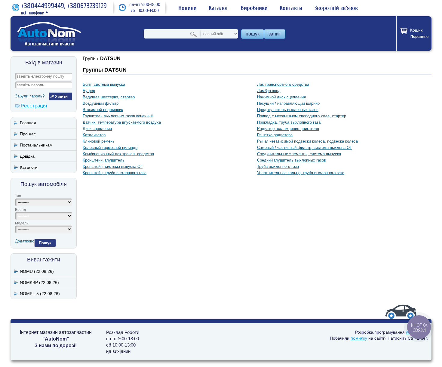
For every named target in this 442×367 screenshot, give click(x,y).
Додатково (24, 241)
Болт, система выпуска (104, 84)
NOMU (37, 271)
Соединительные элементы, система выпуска (299, 154)
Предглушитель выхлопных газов (287, 109)
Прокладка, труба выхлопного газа (289, 122)
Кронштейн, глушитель (103, 160)
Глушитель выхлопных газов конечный (118, 116)
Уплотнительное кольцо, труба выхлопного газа (300, 173)
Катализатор (94, 135)
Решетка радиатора (275, 135)
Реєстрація (34, 106)
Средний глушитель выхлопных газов (291, 160)
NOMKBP (39, 282)
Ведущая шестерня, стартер (109, 97)
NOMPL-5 (40, 293)
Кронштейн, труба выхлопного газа (114, 173)
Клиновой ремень (99, 141)
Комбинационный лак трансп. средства (118, 154)
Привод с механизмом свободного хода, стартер (301, 116)
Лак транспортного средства (283, 84)
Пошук (45, 243)
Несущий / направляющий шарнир (288, 103)
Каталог (219, 8)
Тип (18, 196)
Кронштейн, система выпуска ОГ (113, 166)
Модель (21, 223)
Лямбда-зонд (269, 90)
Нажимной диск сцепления (281, 97)
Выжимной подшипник (103, 109)
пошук (252, 33)
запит (275, 33)
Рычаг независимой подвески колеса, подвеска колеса (307, 141)
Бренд (20, 210)
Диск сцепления (97, 128)
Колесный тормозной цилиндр (110, 147)
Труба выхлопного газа (278, 166)
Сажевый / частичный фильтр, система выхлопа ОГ (304, 147)
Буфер (89, 90)
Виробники (254, 8)
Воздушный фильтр (100, 103)
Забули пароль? (30, 96)
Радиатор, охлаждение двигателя (288, 128)
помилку (359, 338)
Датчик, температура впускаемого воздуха (122, 122)
